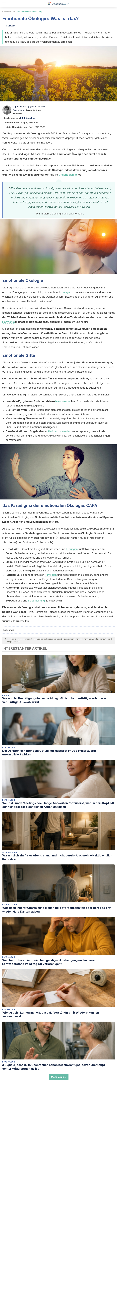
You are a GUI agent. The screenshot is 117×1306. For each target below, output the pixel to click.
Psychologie (8, 748)
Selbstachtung (36, 600)
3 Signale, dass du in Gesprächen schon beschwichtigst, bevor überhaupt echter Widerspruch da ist (53, 1066)
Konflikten (51, 574)
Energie (66, 292)
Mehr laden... (58, 1077)
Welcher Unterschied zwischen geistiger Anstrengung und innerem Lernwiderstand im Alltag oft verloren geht (48, 962)
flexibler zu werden (59, 431)
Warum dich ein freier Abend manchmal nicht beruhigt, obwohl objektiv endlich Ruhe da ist (57, 857)
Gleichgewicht (68, 174)
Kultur (5, 695)
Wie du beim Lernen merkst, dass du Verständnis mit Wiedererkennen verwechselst (50, 1014)
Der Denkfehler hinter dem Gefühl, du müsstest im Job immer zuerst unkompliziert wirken (49, 752)
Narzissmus (62, 401)
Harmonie (8, 321)
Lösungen (72, 549)
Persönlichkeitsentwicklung (30, 12)
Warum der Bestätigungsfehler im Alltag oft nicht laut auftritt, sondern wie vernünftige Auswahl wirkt (54, 700)
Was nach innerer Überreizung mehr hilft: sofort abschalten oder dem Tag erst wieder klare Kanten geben (56, 909)
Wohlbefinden (8, 12)
